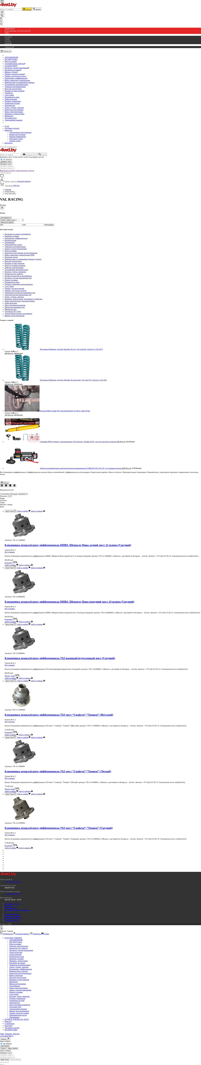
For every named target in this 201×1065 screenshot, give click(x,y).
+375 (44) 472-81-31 (12, 882)
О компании (9, 1024)
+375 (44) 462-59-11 (12, 894)
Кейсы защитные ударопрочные (17, 80)
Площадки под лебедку (14, 274)
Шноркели (9, 116)
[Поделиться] (6, 1062)
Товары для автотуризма (14, 74)
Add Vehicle (5, 1046)
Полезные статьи (16, 139)
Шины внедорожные (17, 984)
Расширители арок (12, 97)
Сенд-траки (9, 95)
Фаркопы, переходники (18, 961)
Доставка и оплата (12, 128)
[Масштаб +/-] (1, 1062)
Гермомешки (10, 242)
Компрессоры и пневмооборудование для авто (23, 259)
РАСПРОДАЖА (11, 59)
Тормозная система (12, 103)
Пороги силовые (11, 280)
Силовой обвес (11, 66)
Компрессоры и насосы (18, 971)
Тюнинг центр (15, 141)
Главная (8, 189)
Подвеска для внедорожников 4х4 (18, 278)
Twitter (7, 39)
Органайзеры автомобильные (16, 85)
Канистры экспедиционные (20, 973)
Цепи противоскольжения (15, 305)
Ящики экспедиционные (14, 316)
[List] (10, 485)
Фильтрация (49, 225)
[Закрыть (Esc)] (8, 1062)
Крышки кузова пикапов (14, 91)
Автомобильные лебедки (15, 64)
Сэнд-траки (9, 286)
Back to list (5, 1059)
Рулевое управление (13, 101)
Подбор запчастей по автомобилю (18, 276)
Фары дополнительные (14, 112)
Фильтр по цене (6, 222)
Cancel (3, 1048)
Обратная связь (11, 908)
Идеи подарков (11, 62)
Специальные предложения (20, 132)
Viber (7, 33)
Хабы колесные (11, 99)
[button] (11, 563)
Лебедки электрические (14, 268)
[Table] (14, 485)
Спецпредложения (12, 914)
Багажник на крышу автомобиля (17, 234)
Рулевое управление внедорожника (19, 284)
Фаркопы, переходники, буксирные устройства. (24, 299)
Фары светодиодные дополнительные (20, 301)
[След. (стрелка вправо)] (3, 1064)
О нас (7, 126)
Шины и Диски (11, 72)
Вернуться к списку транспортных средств (17, 171)
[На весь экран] (3, 1062)
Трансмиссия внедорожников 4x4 (18, 295)
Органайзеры (14, 986)
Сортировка (5, 494)
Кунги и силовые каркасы (15, 265)
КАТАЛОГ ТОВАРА (13, 938)
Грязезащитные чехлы (13, 245)
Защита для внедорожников (16, 249)
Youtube (8, 41)
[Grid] (2, 485)
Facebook (8, 37)
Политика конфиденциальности (17, 910)
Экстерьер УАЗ (11, 118)
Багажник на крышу (13, 70)
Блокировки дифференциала (16, 78)
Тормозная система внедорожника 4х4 (20, 293)
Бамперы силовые (12, 236)
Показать (3, 496)
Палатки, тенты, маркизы (19, 996)
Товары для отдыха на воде (15, 76)
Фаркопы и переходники (14, 114)
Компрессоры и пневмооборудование (19, 82)
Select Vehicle (13, 1048)
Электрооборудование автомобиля (18, 314)
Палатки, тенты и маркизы (15, 272)
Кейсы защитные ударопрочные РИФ (19, 255)
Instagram (8, 43)
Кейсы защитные (16, 975)
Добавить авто (6, 162)
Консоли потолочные (13, 89)
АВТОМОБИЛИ (11, 57)
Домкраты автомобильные (15, 87)
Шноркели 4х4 (10, 309)
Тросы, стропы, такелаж (14, 108)
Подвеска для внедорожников (16, 68)
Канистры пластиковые (14, 110)
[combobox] (11, 9)
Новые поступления (17, 135)
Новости (8, 130)
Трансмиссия (10, 105)
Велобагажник (10, 240)
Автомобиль (5, 218)
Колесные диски (11, 257)
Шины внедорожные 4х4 (15, 307)
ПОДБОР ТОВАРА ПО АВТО (17, 1019)
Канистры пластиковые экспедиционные (21, 253)
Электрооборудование (13, 120)
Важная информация (17, 137)
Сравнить (9, 47)
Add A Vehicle (5, 173)
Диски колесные (15, 952)
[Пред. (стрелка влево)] (1, 1064)
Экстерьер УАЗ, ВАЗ (13, 312)
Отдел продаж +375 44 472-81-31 (18, 31)
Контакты (8, 143)
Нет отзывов (10, 552)
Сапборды (9, 93)
